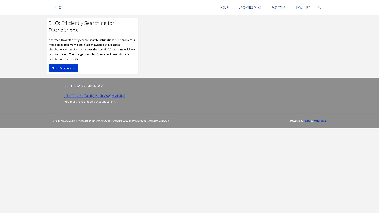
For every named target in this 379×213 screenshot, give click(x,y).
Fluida (307, 120)
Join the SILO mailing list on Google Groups (95, 95)
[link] (319, 7)
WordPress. (320, 120)
